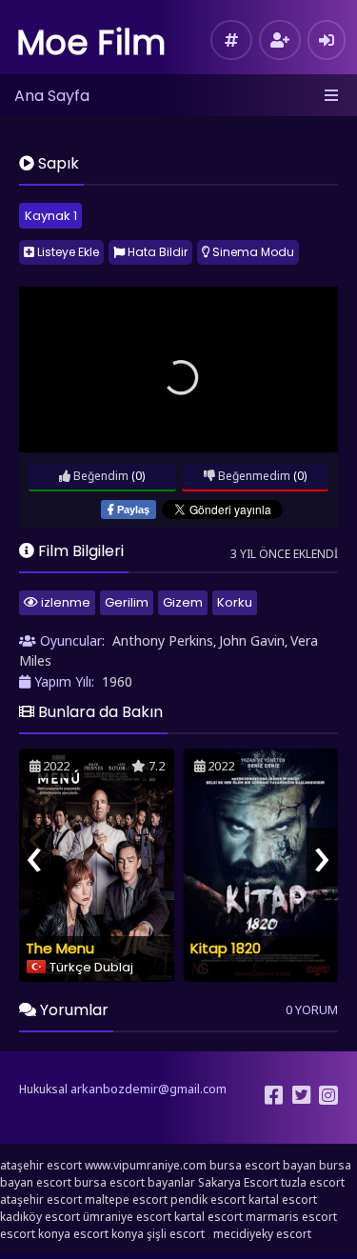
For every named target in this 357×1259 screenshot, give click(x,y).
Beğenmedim (252, 476)
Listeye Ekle (66, 252)
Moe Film (91, 42)
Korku (234, 602)
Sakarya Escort (238, 1182)
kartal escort (282, 1199)
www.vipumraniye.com (146, 1165)
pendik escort (208, 1199)
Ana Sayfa (51, 96)
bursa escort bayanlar (134, 1182)
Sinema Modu (251, 252)
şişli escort (176, 1234)
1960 (117, 681)
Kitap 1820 (225, 948)
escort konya (35, 1234)
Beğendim (99, 476)
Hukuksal (43, 1089)
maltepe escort (126, 1199)
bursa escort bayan (262, 1165)
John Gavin (252, 640)
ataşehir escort (41, 1165)
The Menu (60, 948)
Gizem (183, 602)
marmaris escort (291, 1217)
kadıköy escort (40, 1217)
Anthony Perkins (162, 640)
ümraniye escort (127, 1217)
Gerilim (127, 602)
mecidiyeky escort (262, 1234)
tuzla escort (313, 1182)
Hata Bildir (156, 252)
